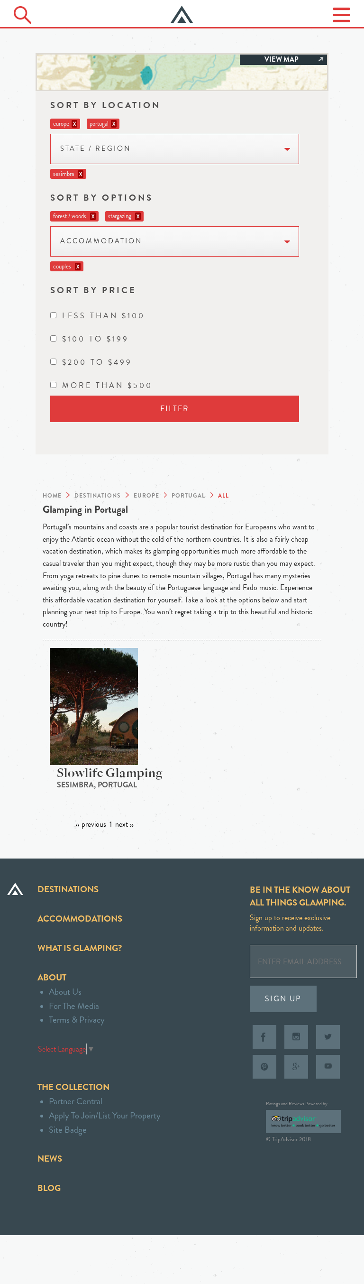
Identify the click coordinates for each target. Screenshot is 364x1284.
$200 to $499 (97, 362)
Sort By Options (101, 197)
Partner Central (75, 1101)
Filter (174, 408)
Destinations (68, 889)
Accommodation (101, 241)
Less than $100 (103, 315)
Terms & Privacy (77, 1019)
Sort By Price (93, 290)
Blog (49, 1188)
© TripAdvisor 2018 (288, 1139)
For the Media (74, 1005)
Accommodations (79, 918)
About (51, 977)
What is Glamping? (79, 948)
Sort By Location (105, 105)
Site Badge (68, 1129)
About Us (65, 991)
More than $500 (107, 385)
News (49, 1158)
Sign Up (283, 998)
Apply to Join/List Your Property (105, 1115)
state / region (95, 149)
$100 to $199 (95, 338)
